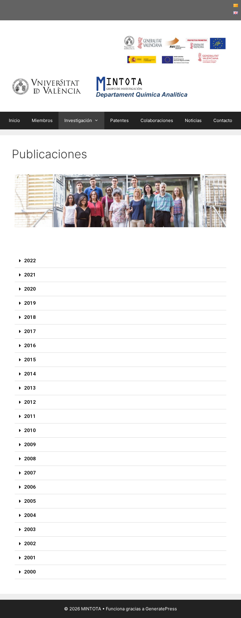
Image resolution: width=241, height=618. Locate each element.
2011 (30, 416)
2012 (30, 402)
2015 (30, 359)
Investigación (78, 120)
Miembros (42, 120)
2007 (30, 473)
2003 (30, 529)
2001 (30, 558)
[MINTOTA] (100, 85)
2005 (30, 501)
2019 (30, 303)
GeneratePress (161, 609)
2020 (30, 289)
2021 (30, 275)
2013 (30, 388)
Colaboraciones (156, 120)
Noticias (193, 120)
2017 (30, 331)
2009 (30, 444)
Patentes (119, 120)
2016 (30, 345)
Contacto (222, 120)
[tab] (120, 261)
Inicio (14, 120)
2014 (30, 374)
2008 (30, 459)
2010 (30, 430)
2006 (30, 487)
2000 (30, 572)
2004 (30, 515)
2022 (30, 260)
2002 (30, 543)
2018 (30, 317)
